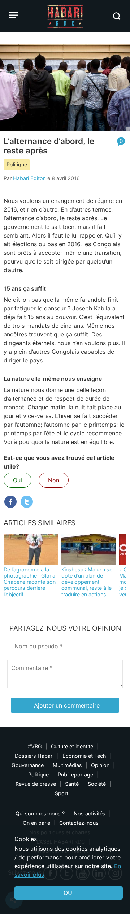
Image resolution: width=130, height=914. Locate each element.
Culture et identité (72, 746)
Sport (61, 793)
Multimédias (67, 765)
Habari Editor (29, 178)
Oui (17, 480)
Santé (72, 784)
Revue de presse (36, 784)
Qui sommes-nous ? (40, 813)
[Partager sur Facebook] (10, 502)
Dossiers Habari (34, 756)
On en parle (36, 823)
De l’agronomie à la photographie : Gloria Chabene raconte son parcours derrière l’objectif (30, 581)
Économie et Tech (84, 756)
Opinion (100, 765)
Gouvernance (28, 765)
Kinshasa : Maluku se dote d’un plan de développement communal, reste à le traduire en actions (86, 581)
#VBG (35, 746)
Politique (16, 164)
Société (97, 784)
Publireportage (75, 774)
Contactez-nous (79, 823)
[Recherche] (116, 16)
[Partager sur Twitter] (27, 502)
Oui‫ (69, 892)
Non (53, 480)
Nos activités (89, 813)
